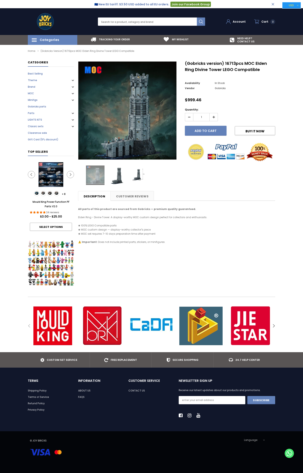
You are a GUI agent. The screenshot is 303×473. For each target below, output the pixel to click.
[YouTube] (199, 415)
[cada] (151, 325)
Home (31, 51)
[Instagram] (191, 415)
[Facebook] (182, 415)
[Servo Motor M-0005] (56, 193)
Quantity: (191, 110)
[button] (289, 454)
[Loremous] (201, 325)
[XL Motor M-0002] (43, 193)
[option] (110, 39)
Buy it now (254, 131)
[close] (272, 4)
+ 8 (64, 194)
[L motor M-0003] (49, 193)
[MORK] (102, 325)
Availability (192, 83)
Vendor (190, 88)
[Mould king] (52, 325)
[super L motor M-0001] (36, 193)
